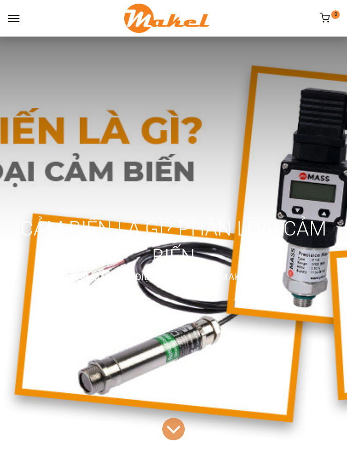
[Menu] (13, 18)
